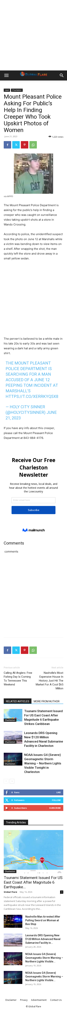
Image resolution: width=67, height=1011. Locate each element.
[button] (6, 75)
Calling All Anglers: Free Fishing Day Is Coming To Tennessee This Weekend (18, 678)
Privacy (24, 1000)
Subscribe (55, 808)
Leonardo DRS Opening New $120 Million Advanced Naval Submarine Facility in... (42, 939)
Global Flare (10, 891)
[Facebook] (7, 145)
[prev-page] (6, 781)
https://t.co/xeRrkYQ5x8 (32, 396)
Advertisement (39, 1000)
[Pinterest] (24, 145)
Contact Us (56, 1000)
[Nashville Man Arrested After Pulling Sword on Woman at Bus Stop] (13, 921)
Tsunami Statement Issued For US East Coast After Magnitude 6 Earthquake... (33, 882)
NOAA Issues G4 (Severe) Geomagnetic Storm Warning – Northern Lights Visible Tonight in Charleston (42, 763)
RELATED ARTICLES (17, 701)
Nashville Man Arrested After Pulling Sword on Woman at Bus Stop (42, 920)
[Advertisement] (33, 35)
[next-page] (12, 781)
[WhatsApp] (33, 145)
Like (58, 792)
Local (7, 90)
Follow (56, 800)
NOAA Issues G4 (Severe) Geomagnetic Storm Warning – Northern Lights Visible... (44, 958)
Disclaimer (11, 1000)
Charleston (17, 90)
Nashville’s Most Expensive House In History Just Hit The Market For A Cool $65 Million (49, 680)
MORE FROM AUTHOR (47, 701)
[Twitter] (16, 145)
